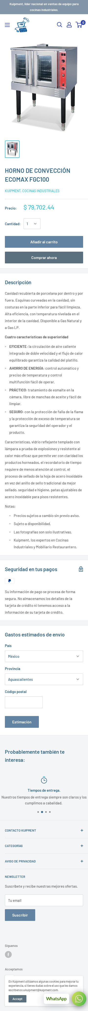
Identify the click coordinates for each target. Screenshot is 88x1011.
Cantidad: (13, 224)
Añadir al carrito (44, 241)
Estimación (22, 721)
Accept (17, 999)
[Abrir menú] (7, 25)
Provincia (12, 668)
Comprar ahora (44, 257)
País (8, 645)
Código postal (16, 691)
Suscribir (20, 915)
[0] (79, 25)
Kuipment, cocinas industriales (32, 191)
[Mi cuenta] (69, 24)
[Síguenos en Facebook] (8, 954)
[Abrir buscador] (59, 24)
